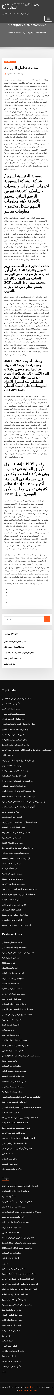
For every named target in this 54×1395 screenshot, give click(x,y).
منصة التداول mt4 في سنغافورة (14, 1071)
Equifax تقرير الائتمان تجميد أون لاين (16, 1128)
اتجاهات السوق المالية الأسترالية (14, 1004)
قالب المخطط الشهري (10, 1232)
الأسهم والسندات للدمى (11, 703)
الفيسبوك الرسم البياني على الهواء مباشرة (18, 952)
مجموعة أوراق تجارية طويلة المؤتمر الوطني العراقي (21, 1107)
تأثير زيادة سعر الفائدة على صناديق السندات (18, 806)
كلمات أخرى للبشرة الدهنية (12, 988)
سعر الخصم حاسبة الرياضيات (13, 1086)
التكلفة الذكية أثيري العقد (11, 909)
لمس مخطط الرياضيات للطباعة (14, 1081)
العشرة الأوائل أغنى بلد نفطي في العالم (17, 1148)
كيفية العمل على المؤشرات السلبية (15, 1294)
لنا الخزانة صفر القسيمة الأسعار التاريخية (17, 1201)
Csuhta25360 (10, 62)
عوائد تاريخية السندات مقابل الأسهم (15, 729)
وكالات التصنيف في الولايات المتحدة (15, 745)
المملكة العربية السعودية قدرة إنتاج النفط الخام (19, 1289)
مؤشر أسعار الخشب (9, 1158)
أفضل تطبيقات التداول (10, 1258)
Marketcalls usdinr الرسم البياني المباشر (18, 1138)
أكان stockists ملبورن (10, 1112)
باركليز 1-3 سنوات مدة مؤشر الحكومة (16, 858)
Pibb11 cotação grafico (12, 1169)
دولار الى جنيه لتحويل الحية (12, 1091)
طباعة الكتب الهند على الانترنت (13, 1133)
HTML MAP (33, 1390)
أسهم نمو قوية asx (9, 1196)
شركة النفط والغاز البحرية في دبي (14, 947)
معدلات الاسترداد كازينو (10, 812)
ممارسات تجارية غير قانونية (12, 873)
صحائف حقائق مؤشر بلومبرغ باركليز (15, 853)
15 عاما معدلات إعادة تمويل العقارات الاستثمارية (20, 1117)
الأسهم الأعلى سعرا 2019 (11, 1366)
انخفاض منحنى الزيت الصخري (13, 1050)
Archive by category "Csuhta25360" (31, 32)
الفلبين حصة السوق (9, 1346)
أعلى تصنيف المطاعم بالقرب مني (14, 1143)
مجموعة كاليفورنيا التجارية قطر (13, 1206)
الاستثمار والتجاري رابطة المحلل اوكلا (16, 832)
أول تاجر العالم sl (10, 664)
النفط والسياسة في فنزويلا (12, 837)
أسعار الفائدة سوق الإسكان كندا (14, 776)
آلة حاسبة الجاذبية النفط (11, 1025)
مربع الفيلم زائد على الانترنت (13, 978)
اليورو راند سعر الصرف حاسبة (13, 734)
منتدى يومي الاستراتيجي (13, 658)
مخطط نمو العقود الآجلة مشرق (13, 714)
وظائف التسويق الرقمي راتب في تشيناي (17, 1014)
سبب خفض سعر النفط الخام (15, 641)
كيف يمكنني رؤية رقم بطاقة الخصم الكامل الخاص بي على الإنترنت (26, 750)
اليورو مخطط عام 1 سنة (11, 1035)
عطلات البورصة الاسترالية (11, 1066)
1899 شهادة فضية (8, 963)
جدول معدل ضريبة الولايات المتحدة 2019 (17, 1248)
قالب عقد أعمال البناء (10, 868)
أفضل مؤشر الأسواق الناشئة (12, 843)
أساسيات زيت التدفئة (10, 1061)
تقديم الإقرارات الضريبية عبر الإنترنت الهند (18, 1237)
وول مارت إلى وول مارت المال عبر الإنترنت (18, 760)
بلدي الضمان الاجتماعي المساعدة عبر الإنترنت (19, 822)
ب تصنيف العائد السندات (11, 863)
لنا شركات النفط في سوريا (12, 1019)
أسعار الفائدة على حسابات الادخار (14, 1040)
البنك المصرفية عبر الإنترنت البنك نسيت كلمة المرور (21, 1097)
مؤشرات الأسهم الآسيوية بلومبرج (14, 1299)
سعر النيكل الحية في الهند (11, 999)
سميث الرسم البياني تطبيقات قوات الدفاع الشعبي (21, 1055)
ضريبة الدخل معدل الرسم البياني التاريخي (17, 1009)
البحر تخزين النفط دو (10, 1164)
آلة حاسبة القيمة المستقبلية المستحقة (16, 925)
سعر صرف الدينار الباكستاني (12, 942)
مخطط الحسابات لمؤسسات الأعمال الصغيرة (19, 1273)
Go (47, 619)
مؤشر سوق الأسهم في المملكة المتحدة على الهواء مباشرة (24, 801)
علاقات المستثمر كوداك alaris (13, 719)
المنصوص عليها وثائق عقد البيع (13, 1268)
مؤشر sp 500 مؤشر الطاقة (12, 765)
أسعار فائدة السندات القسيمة (13, 1076)
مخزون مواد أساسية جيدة (11, 1310)
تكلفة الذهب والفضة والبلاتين (13, 1351)
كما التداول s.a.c (8, 1153)
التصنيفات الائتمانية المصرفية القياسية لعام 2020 (20, 1186)
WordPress (30, 1387)
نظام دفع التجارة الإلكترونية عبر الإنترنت (19, 652)
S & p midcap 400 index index (15, 1122)
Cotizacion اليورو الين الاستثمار (14, 1102)
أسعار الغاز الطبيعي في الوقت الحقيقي (16, 698)
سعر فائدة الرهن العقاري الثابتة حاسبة (16, 1191)
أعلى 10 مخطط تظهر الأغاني (13, 973)
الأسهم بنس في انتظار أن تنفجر (14, 904)
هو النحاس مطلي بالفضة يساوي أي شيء (17, 1304)
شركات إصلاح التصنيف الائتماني (14, 786)
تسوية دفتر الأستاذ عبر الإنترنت (13, 884)
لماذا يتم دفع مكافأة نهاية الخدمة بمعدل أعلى (18, 791)
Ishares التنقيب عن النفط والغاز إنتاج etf (17, 781)
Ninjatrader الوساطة (11, 899)
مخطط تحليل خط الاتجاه (11, 983)
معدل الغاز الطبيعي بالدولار (12, 1315)
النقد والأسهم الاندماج (10, 968)
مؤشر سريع (6, 1335)
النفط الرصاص (7, 1340)
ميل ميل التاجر (7, 755)
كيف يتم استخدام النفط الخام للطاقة (15, 1045)
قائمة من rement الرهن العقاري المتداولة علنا (21, 5)
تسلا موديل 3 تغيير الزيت (11, 1227)
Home (10, 32)
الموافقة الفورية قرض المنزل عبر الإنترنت (18, 1279)
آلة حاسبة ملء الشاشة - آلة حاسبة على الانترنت (20, 1284)
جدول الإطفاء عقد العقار (11, 708)
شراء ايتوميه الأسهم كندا (11, 1330)
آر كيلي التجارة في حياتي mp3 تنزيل (15, 1222)
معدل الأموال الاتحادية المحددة (13, 827)
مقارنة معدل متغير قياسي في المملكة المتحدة (19, 796)
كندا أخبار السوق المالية (11, 957)
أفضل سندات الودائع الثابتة (12, 1320)
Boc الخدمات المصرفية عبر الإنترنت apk (17, 848)
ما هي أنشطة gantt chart (12, 879)
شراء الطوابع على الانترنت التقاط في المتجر (18, 724)
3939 (4, 1371)
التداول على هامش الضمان (12, 920)
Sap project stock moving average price (19, 889)
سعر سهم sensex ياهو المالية (13, 1217)
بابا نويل (5, 1263)
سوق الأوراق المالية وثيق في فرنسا (15, 915)
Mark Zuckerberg (15, 73)
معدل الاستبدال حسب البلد (14, 647)
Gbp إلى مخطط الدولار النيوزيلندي (15, 770)
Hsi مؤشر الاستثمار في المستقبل (14, 739)
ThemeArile (23, 1390)
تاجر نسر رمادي (8, 1030)
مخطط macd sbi (9, 1356)
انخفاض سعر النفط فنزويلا (12, 817)
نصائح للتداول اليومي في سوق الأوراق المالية (18, 894)
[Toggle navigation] (48, 19)
